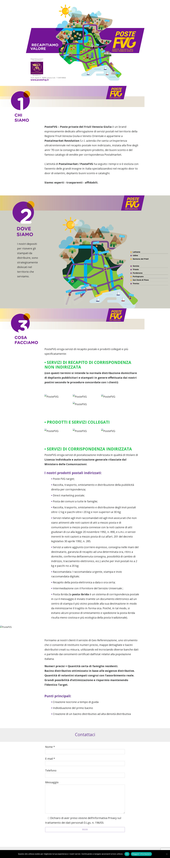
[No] (166, 854)
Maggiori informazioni (141, 854)
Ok (127, 854)
